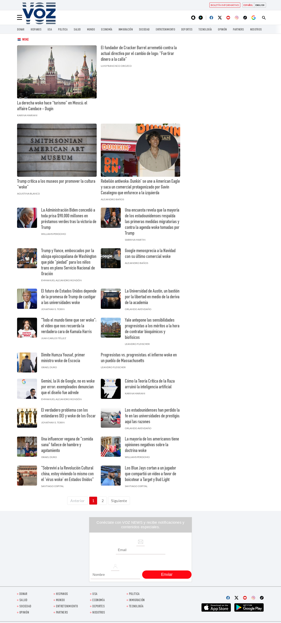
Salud (77, 29)
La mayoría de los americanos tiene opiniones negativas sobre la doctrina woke (152, 445)
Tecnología (205, 29)
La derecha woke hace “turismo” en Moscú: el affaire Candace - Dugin (52, 106)
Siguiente (119, 500)
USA (50, 29)
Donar (20, 29)
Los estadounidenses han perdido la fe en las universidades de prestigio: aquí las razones (152, 416)
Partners (238, 29)
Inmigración (125, 29)
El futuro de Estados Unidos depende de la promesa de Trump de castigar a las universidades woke (68, 297)
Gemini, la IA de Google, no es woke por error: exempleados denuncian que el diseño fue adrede (68, 387)
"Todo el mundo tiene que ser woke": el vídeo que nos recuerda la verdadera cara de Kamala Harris (68, 326)
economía (106, 29)
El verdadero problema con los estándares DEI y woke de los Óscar (68, 413)
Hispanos (36, 29)
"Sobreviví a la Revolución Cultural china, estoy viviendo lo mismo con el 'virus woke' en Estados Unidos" (67, 474)
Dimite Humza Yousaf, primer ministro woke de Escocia (63, 358)
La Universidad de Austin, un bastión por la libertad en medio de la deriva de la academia (152, 297)
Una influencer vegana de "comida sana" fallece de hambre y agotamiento (67, 445)
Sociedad (144, 29)
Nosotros (256, 29)
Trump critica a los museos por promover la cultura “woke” (56, 184)
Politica (62, 29)
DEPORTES (186, 29)
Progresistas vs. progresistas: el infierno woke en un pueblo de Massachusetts (139, 358)
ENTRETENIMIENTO (165, 29)
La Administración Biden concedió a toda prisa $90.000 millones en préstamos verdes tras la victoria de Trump (68, 219)
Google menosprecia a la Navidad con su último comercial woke (150, 254)
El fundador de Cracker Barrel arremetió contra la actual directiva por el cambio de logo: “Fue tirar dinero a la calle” (139, 54)
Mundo (91, 29)
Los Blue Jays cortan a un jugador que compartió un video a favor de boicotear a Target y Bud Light (150, 474)
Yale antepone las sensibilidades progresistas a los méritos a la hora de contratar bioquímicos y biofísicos (152, 329)
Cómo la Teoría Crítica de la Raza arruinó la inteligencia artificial (150, 384)
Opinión (222, 29)
